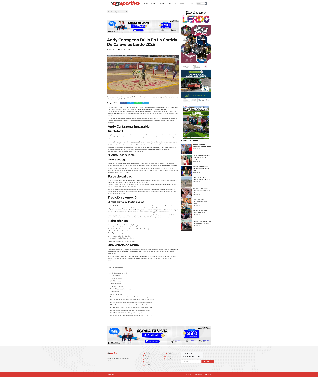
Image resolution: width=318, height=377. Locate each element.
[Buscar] (206, 3)
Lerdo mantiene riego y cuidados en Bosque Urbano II (130, 305)
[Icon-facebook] (107, 364)
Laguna (162, 3)
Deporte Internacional (121, 12)
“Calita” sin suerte (116, 278)
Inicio (145, 3)
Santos (153, 3)
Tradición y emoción (116, 286)
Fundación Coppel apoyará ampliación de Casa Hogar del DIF (132, 307)
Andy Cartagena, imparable (118, 273)
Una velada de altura (116, 294)
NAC (170, 3)
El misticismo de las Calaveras (122, 289)
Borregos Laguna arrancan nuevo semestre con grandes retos (132, 302)
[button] (109, 26)
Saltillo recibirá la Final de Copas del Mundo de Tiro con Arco (132, 315)
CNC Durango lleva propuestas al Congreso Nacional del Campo (133, 299)
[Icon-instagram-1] (113, 364)
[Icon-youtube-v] (115, 364)
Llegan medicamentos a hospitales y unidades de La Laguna (131, 310)
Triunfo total (116, 275)
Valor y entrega (117, 281)
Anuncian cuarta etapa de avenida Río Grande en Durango (131, 297)
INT (176, 3)
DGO (182, 3)
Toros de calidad (115, 283)
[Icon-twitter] (110, 364)
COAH (191, 3)
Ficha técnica (114, 291)
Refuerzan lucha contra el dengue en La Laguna (127, 313)
